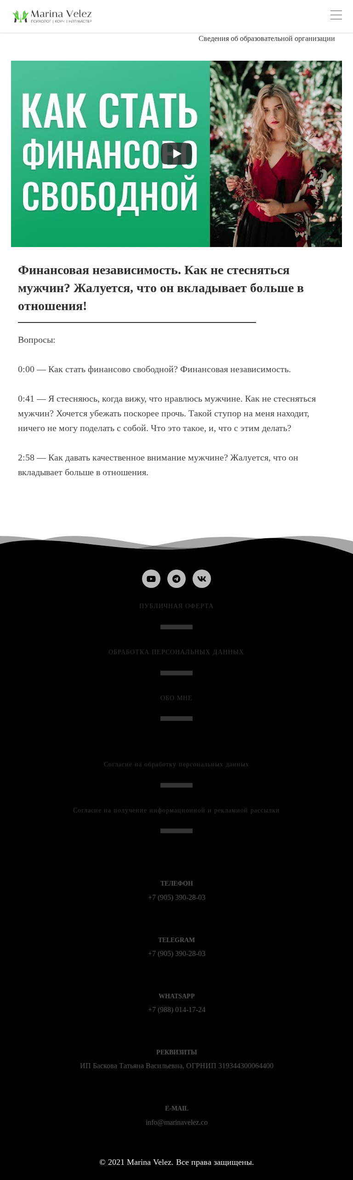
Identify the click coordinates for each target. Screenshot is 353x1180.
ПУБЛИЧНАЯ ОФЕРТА (176, 606)
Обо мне (176, 698)
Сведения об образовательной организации (267, 38)
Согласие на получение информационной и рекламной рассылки (176, 810)
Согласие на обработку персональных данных (176, 764)
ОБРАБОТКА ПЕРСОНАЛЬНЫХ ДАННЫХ (176, 652)
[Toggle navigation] (336, 16)
